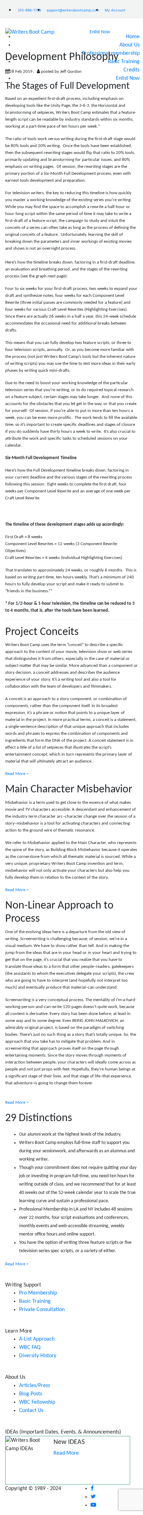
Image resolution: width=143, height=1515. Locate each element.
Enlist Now (100, 32)
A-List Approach (36, 1339)
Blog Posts (30, 1394)
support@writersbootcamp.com (73, 10)
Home (133, 37)
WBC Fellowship (37, 1402)
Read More (66, 1453)
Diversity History (37, 1356)
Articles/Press (34, 1385)
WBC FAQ (30, 1347)
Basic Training (35, 1301)
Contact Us (31, 1410)
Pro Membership (38, 1293)
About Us (129, 45)
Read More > (16, 774)
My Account (115, 10)
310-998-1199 (29, 10)
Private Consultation (42, 1309)
